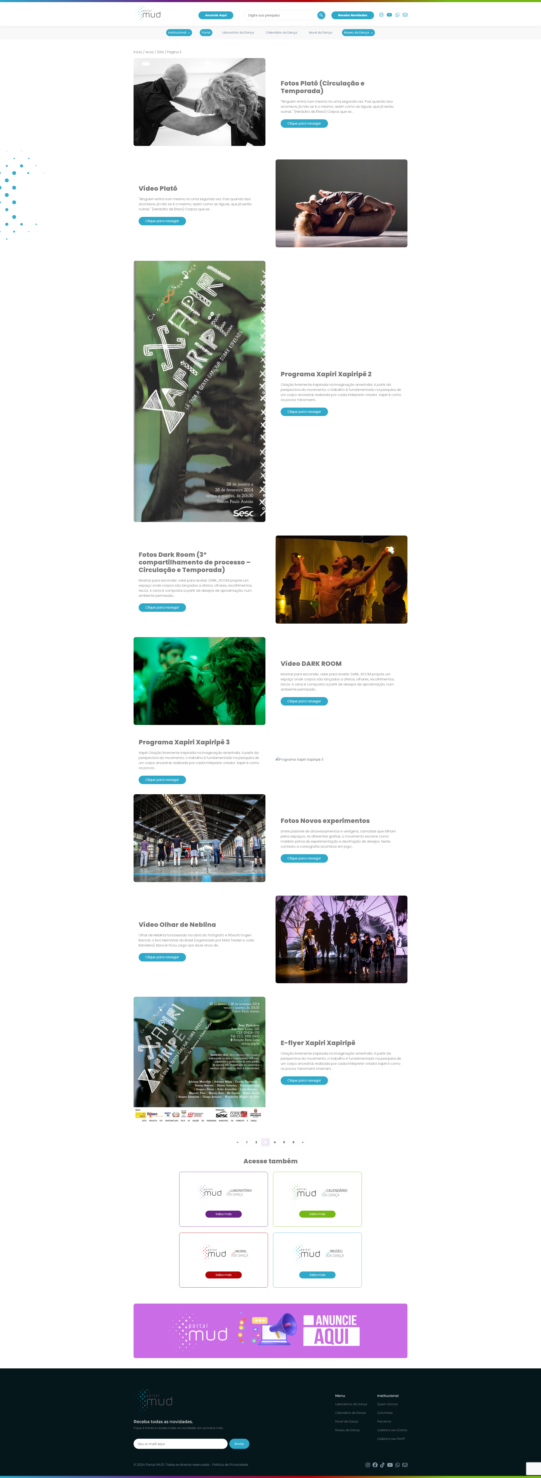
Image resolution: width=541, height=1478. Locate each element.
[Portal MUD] (147, 15)
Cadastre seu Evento (392, 1430)
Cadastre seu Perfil (391, 1439)
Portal (206, 32)
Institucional (177, 32)
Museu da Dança (356, 32)
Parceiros (384, 1422)
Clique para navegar (304, 123)
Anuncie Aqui (216, 15)
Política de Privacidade (230, 1465)
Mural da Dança (320, 32)
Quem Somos (387, 1404)
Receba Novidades (352, 15)
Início (138, 52)
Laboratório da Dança (238, 32)
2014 (160, 52)
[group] (270, 1331)
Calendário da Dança (281, 32)
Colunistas (385, 1413)
